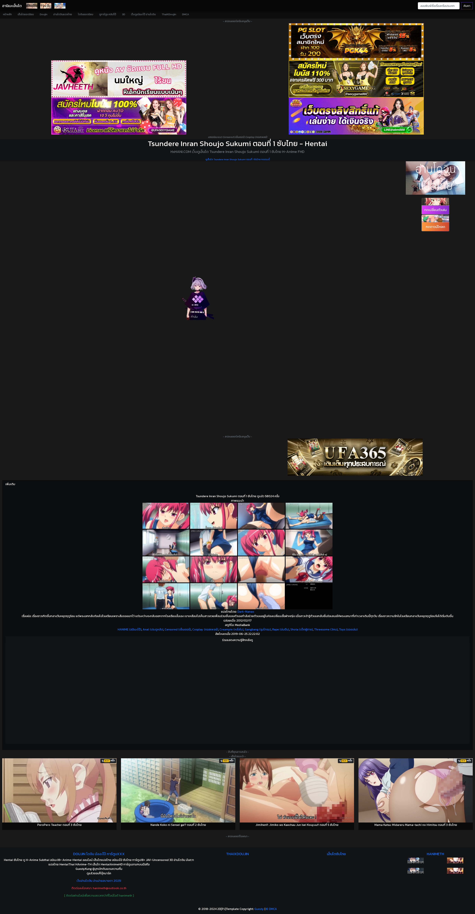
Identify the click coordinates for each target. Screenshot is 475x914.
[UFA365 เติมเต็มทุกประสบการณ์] (355, 457)
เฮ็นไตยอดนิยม (26, 14)
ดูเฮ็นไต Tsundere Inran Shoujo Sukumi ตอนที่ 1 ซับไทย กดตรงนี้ (237, 159)
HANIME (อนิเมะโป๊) (129, 629)
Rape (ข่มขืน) (280, 629)
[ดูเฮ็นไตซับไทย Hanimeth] (455, 860)
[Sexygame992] (356, 78)
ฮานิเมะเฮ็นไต (12, 6)
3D (123, 14)
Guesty (259, 909)
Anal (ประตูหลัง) (153, 629)
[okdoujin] (415, 860)
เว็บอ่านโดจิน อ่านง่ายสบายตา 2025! (99, 880)
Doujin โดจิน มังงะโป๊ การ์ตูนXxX (99, 854)
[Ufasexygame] (119, 116)
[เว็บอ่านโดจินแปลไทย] (435, 178)
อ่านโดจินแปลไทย (62, 14)
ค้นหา (466, 6)
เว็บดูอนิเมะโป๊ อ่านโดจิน (143, 14)
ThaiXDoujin (169, 14)
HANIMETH (435, 854)
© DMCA (271, 909)
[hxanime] (455, 871)
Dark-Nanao (246, 611)
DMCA (185, 14)
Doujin (43, 14)
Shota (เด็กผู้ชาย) (301, 629)
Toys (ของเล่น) (348, 629)
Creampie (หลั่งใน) (231, 629)
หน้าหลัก (7, 14)
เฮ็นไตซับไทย (336, 854)
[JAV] (119, 78)
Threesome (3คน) (326, 629)
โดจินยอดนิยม (85, 14)
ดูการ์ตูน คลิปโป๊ (107, 14)
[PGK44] (356, 41)
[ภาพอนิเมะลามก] (60, 5)
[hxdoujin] (415, 871)
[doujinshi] (46, 5)
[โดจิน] (32, 5)
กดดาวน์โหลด (435, 226)
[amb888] (356, 116)
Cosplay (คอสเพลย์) (205, 629)
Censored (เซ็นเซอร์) (178, 629)
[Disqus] (237, 693)
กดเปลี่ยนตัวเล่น (435, 209)
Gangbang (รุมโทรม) (258, 629)
